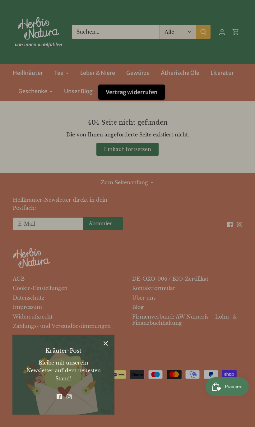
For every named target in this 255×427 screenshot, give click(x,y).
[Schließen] (106, 343)
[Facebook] (59, 396)
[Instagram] (69, 396)
